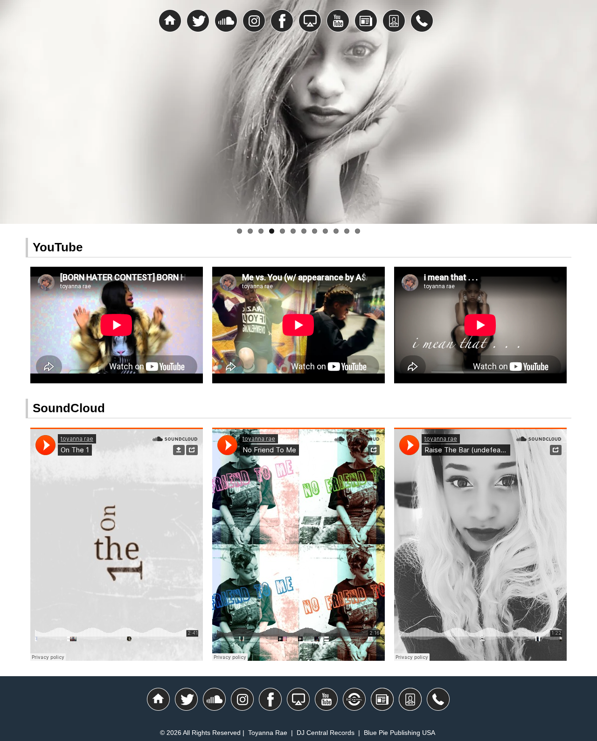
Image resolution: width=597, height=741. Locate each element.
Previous (14, 117)
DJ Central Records (325, 732)
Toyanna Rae (267, 732)
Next (583, 117)
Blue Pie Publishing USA (399, 732)
